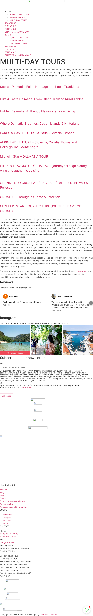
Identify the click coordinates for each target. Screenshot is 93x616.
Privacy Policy (25, 387)
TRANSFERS (10, 23)
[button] (2, 303)
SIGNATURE (10, 26)
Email (2, 364)
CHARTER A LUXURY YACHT (18, 32)
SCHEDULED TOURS (19, 14)
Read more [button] (56, 310)
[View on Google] (5, 296)
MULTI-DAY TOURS (18, 20)
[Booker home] (46, 5)
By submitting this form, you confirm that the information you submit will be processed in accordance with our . (41, 386)
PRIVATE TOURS (17, 17)
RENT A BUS (10, 29)
